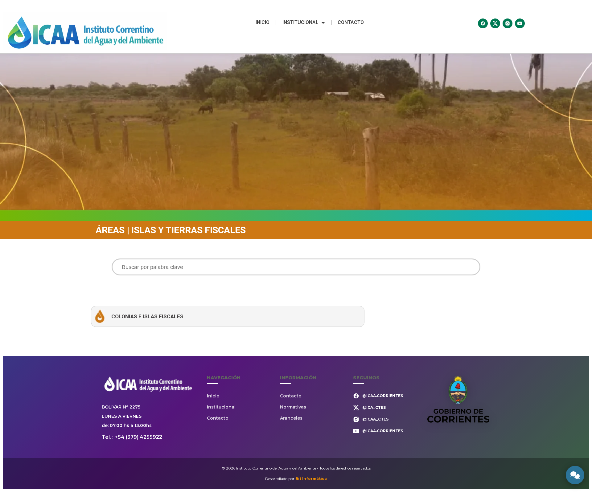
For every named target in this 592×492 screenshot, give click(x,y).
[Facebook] (483, 23)
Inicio (262, 22)
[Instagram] (507, 23)
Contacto (351, 22)
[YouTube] (520, 23)
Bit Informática (311, 478)
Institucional (300, 22)
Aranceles (291, 418)
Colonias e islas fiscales (147, 316)
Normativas (293, 407)
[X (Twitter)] (495, 23)
